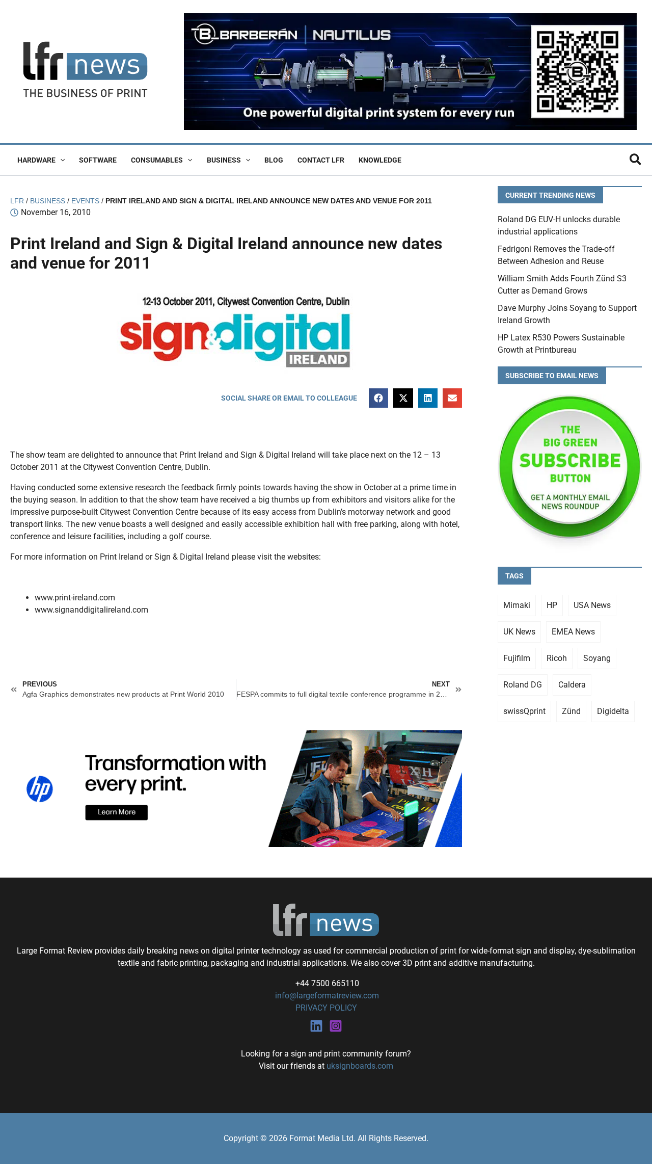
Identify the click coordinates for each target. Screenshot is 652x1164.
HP (552, 605)
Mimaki (516, 605)
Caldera (572, 685)
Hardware (36, 160)
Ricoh (557, 658)
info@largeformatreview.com (326, 995)
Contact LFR (320, 160)
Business (224, 160)
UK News (519, 632)
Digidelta (613, 711)
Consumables (157, 160)
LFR (17, 201)
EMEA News (573, 632)
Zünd (571, 711)
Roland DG (522, 685)
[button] (60, 160)
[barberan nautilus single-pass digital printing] (410, 71)
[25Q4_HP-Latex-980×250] (236, 788)
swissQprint (524, 711)
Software (98, 160)
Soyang (597, 658)
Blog (273, 160)
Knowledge (380, 160)
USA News (592, 605)
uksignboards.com (360, 1066)
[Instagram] (335, 1026)
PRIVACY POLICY (326, 1008)
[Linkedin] (316, 1026)
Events (85, 201)
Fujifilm (516, 658)
